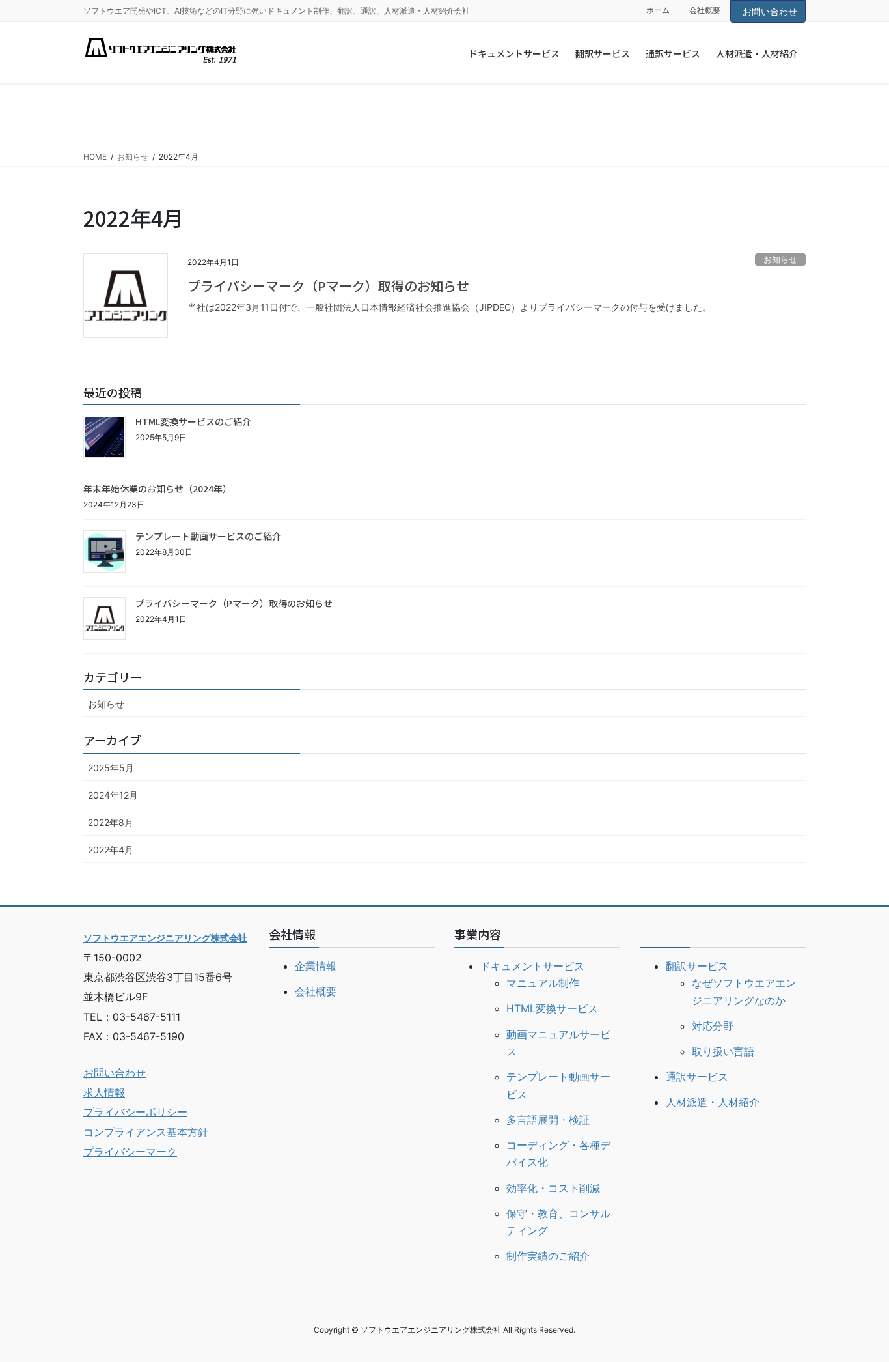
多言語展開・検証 (548, 1119)
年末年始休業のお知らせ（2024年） (157, 488)
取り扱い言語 (723, 1051)
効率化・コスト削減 (553, 1188)
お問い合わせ (770, 11)
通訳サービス (697, 1076)
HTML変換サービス (552, 1008)
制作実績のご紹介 (548, 1255)
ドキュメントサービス (532, 965)
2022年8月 (110, 822)
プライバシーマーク (130, 1151)
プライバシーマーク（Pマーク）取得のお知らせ (328, 285)
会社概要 (704, 10)
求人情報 (104, 1092)
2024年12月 (113, 795)
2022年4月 (110, 849)
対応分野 (712, 1025)
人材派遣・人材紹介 (712, 1102)
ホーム (658, 10)
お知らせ (780, 259)
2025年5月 (111, 767)
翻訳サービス (697, 965)
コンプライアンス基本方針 (145, 1132)
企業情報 (315, 965)
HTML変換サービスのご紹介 (193, 421)
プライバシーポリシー (135, 1111)
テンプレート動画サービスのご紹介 (208, 536)
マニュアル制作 (542, 982)
